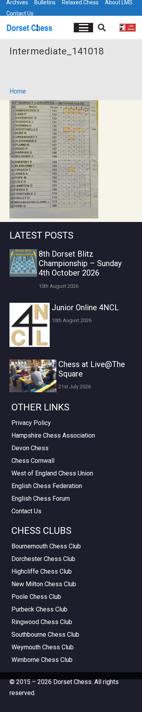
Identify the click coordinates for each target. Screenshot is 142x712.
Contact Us (20, 13)
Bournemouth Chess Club (46, 546)
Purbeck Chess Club (39, 609)
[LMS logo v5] (128, 28)
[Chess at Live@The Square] (32, 376)
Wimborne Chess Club (42, 660)
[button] (83, 27)
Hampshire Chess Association (53, 435)
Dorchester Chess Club (43, 559)
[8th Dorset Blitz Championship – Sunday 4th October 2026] (23, 263)
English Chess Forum (40, 498)
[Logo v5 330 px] (29, 28)
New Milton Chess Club (43, 584)
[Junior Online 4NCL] (29, 325)
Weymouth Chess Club (42, 647)
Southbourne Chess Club (45, 634)
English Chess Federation (46, 486)
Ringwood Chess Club (41, 622)
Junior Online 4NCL (85, 307)
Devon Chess (30, 448)
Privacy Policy (31, 423)
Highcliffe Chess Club (41, 571)
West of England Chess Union (52, 473)
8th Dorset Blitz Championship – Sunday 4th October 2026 (80, 263)
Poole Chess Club (36, 596)
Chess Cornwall (32, 460)
